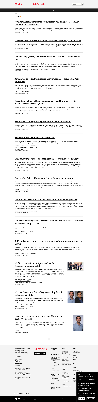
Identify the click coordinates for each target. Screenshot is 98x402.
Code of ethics (64, 359)
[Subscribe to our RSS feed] (20, 16)
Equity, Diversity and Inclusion (65, 357)
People (44, 10)
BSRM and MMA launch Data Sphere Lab (35, 137)
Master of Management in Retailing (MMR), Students (28, 282)
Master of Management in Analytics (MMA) (26, 147)
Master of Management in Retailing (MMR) (55, 362)
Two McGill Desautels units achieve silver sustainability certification (48, 40)
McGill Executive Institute (55, 378)
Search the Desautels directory (65, 369)
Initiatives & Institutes (62, 10)
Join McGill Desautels (40, 353)
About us (74, 363)
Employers (75, 360)
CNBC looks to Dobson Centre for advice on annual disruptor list (46, 199)
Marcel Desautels (65, 351)
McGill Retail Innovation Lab (22, 190)
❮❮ (37, 339)
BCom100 (74, 355)
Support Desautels (76, 352)
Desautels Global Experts (66, 363)
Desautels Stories (76, 370)
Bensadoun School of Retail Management (25, 145)
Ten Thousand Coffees (27, 393)
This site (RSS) (29, 393)
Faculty (63, 375)
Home (16, 10)
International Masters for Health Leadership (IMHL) (55, 380)
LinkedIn (18, 393)
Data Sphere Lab (19, 149)
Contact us (17, 363)
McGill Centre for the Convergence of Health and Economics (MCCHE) (67, 381)
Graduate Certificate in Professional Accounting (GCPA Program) (55, 371)
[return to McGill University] (20, 399)
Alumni (40, 10)
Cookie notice (63, 398)
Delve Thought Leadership (66, 364)
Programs (23, 10)
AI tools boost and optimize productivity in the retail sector (43, 121)
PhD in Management (54, 384)
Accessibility (54, 398)
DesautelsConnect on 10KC (78, 371)
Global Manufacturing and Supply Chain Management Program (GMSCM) (56, 365)
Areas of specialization (66, 373)
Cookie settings (72, 399)
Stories (70, 10)
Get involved (75, 351)
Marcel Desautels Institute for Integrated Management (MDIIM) (67, 384)
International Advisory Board (67, 361)
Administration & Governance (65, 353)
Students (35, 10)
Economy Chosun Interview (22, 91)
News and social (76, 369)
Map (21, 363)
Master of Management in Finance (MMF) (55, 360)
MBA (51, 356)
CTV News (17, 330)
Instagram (20, 393)
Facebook (16, 393)
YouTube (22, 393)
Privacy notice (17, 365)
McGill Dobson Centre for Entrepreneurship (26, 211)
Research (30, 10)
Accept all (81, 398)
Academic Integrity (65, 360)
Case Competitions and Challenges (24, 279)
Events (74, 10)
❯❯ (60, 339)
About (19, 10)
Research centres (65, 378)
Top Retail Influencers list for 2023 (23, 304)
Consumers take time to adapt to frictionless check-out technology (46, 158)
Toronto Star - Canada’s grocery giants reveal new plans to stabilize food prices (35, 69)
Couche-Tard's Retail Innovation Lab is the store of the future (44, 178)
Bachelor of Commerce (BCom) (23, 281)
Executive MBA (53, 377)
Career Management (51, 10)
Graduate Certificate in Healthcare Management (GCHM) (55, 368)
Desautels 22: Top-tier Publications (66, 377)
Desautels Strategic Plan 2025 (66, 355)
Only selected (90, 398)
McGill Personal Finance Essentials (55, 388)
